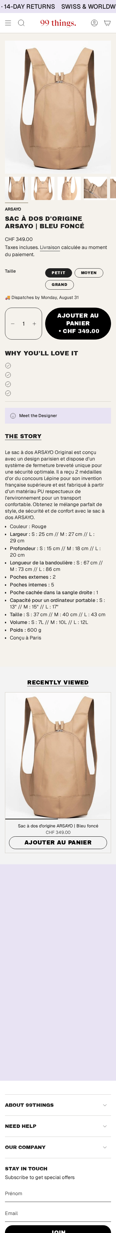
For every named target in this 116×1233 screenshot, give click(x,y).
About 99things (29, 1105)
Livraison (50, 247)
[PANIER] (107, 23)
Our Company (25, 1147)
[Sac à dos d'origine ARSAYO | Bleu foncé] (58, 755)
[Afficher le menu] (8, 23)
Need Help (21, 1126)
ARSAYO (13, 209)
